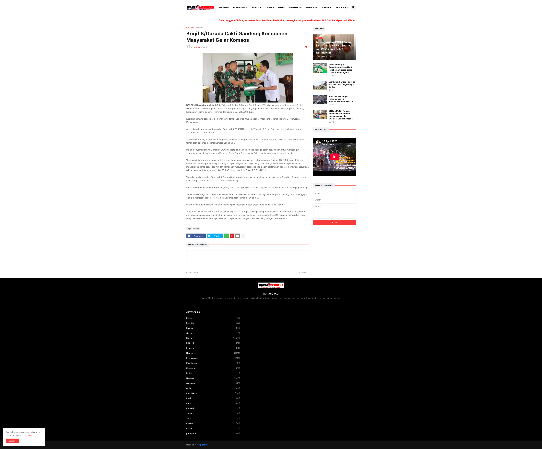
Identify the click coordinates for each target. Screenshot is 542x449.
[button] (346, 7)
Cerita (213, 333)
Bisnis (213, 318)
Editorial (327, 7)
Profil (213, 403)
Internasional (213, 358)
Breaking (223, 7)
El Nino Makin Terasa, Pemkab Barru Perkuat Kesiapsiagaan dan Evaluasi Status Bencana (341, 115)
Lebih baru (193, 272)
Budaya (213, 328)
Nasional (257, 7)
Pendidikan (295, 7)
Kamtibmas (213, 363)
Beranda (190, 28)
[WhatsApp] (226, 236)
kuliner (213, 428)
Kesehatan (213, 368)
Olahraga (213, 383)
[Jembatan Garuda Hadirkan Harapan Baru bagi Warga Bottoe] (320, 85)
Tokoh (213, 418)
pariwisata (213, 433)
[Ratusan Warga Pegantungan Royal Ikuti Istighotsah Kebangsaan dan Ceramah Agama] (320, 68)
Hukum (281, 7)
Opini (213, 388)
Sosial (213, 413)
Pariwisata (311, 7)
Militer (213, 373)
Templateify (201, 444)
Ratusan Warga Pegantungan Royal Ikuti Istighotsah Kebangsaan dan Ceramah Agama (340, 68)
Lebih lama (303, 272)
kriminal (213, 423)
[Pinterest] (232, 236)
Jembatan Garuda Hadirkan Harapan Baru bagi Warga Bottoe (342, 84)
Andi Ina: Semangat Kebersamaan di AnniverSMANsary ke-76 (341, 99)
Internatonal (240, 7)
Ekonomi (213, 348)
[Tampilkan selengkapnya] (243, 236)
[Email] (237, 236)
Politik (213, 398)
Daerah (270, 7)
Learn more (27, 435)
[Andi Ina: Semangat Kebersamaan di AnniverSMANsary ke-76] (320, 99)
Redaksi (340, 7)
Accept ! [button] (12, 441)
